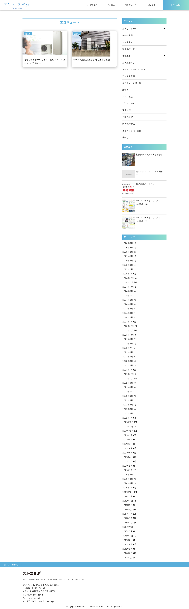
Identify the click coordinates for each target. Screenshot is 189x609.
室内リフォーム (129, 28)
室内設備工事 (128, 62)
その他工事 (127, 35)
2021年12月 (127, 422)
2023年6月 (127, 352)
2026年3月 (127, 247)
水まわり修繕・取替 (131, 130)
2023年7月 (127, 348)
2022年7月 (127, 391)
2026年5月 (127, 243)
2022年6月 (127, 396)
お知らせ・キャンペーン (133, 69)
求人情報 (151, 5)
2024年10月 (128, 286)
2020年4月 (127, 479)
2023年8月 (127, 343)
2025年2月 (127, 269)
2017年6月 (127, 505)
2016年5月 (127, 531)
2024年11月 (127, 282)
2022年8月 (127, 387)
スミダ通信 (127, 96)
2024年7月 (127, 295)
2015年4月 (127, 544)
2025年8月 (127, 252)
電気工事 (126, 55)
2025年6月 (127, 256)
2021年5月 (127, 452)
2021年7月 (127, 444)
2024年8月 (127, 291)
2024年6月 (127, 300)
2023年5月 (127, 356)
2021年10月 (127, 431)
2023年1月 (127, 369)
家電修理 (126, 110)
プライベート (128, 103)
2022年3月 (127, 409)
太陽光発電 (127, 117)
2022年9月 (127, 383)
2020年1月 (127, 487)
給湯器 (125, 89)
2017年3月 (127, 518)
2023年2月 (127, 365)
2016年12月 (127, 522)
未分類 (125, 137)
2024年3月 (127, 313)
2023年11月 (127, 330)
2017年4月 (127, 514)
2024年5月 (127, 304)
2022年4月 (127, 404)
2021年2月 (127, 466)
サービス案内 (92, 5)
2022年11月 (127, 378)
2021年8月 (127, 439)
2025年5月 (127, 260)
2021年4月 (127, 457)
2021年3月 (127, 461)
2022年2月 (127, 413)
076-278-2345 (35, 595)
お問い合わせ (176, 5)
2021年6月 (127, 448)
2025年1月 (127, 273)
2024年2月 (127, 317)
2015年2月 (127, 548)
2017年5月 (127, 509)
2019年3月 (127, 496)
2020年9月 (127, 474)
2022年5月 (127, 400)
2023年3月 (127, 361)
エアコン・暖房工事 (131, 83)
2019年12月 (127, 492)
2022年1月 (127, 417)
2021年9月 (127, 435)
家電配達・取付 (129, 49)
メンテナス (127, 42)
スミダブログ (130, 5)
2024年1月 (127, 321)
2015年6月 (127, 540)
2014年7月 (127, 557)
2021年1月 (127, 470)
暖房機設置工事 (129, 124)
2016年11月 (127, 527)
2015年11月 (127, 535)
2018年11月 (127, 500)
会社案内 (111, 5)
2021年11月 (127, 426)
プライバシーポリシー (76, 579)
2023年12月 (128, 326)
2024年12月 (128, 278)
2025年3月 (127, 265)
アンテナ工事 (128, 76)
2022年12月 (128, 374)
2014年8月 (127, 553)
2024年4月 (127, 308)
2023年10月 (128, 335)
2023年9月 (127, 339)
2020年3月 (127, 483)
